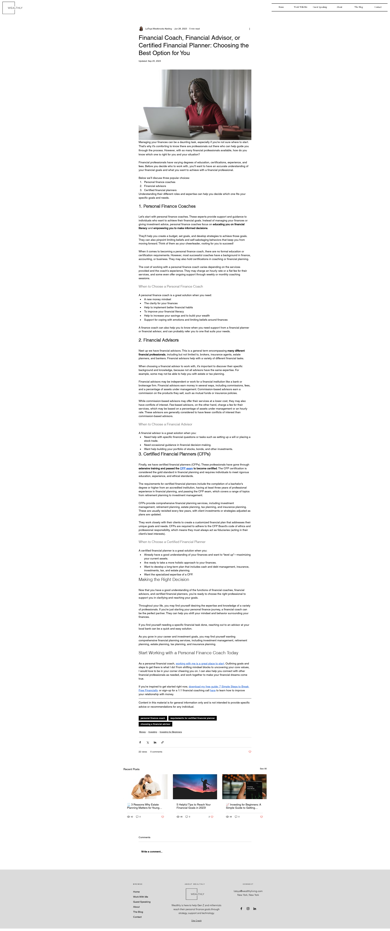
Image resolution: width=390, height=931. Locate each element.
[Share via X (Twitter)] (147, 742)
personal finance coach (153, 718)
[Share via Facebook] (140, 742)
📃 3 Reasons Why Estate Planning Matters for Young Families (143, 806)
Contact (137, 916)
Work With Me (140, 896)
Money (142, 732)
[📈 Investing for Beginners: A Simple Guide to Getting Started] (244, 786)
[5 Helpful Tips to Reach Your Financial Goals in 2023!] (195, 786)
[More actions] (249, 28)
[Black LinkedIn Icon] (255, 908)
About (136, 906)
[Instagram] (248, 908)
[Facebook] (241, 908)
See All (263, 768)
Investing (152, 732)
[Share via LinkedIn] (155, 742)
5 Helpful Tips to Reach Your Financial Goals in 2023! (194, 806)
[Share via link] (162, 742)
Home (136, 891)
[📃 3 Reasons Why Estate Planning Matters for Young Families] (145, 786)
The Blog (138, 911)
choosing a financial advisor (155, 724)
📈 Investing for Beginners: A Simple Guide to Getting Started (243, 806)
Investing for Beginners (171, 732)
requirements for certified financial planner (192, 718)
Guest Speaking (142, 901)
